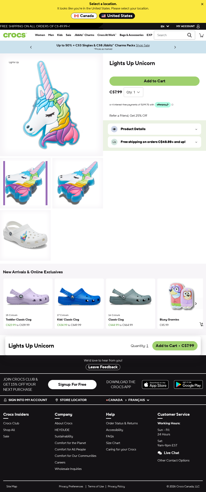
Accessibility (114, 430)
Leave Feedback (103, 367)
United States (119, 15)
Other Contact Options (174, 460)
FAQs (110, 436)
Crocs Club (11, 423)
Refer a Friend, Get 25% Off (128, 116)
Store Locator (73, 400)
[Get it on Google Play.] (188, 384)
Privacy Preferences (71, 486)
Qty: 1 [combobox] (131, 92)
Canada (87, 15)
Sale (6, 436)
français (136, 400)
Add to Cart (154, 81)
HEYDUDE (62, 430)
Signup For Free (72, 384)
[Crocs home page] (16, 35)
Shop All (9, 430)
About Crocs (63, 423)
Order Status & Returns (122, 423)
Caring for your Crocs (121, 449)
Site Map (11, 486)
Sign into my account (27, 400)
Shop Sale (143, 45)
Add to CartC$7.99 (175, 345)
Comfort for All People (70, 449)
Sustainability (64, 436)
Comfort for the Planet (70, 443)
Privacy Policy (116, 486)
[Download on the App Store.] (156, 384)
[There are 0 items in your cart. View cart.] (201, 35)
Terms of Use (96, 486)
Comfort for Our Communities (75, 456)
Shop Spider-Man (14, 47)
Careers (60, 462)
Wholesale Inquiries (68, 469)
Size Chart (113, 443)
